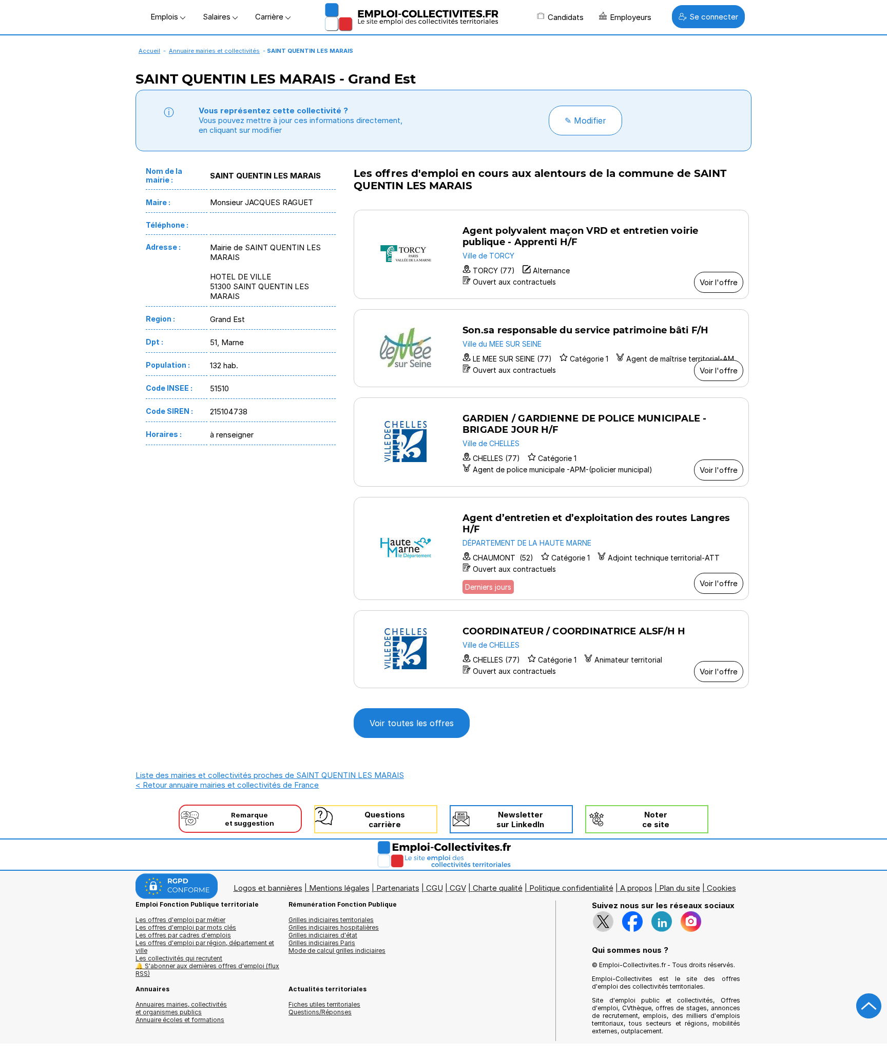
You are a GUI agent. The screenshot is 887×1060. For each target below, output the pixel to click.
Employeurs (630, 17)
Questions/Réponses (320, 1012)
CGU (434, 888)
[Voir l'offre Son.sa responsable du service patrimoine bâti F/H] (551, 348)
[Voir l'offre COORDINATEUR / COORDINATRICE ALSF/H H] (551, 649)
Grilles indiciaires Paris (321, 943)
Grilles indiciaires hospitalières (333, 927)
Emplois (165, 17)
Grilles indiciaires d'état (322, 935)
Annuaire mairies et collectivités (214, 50)
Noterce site (655, 819)
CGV (458, 888)
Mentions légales (339, 888)
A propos (636, 888)
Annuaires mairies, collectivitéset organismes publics (181, 1008)
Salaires (218, 17)
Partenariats (397, 888)
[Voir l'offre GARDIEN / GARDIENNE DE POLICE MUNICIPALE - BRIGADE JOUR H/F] (551, 442)
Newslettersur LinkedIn (520, 819)
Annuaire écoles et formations (180, 1020)
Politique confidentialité (571, 888)
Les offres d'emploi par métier (180, 920)
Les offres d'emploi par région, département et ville (205, 946)
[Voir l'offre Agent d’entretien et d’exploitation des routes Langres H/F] (551, 548)
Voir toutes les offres (412, 723)
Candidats (566, 17)
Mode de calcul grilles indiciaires (336, 950)
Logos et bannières (268, 888)
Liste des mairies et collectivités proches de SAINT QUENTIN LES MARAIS (270, 775)
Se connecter (713, 17)
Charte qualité (498, 888)
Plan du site (679, 888)
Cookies (721, 888)
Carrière (270, 17)
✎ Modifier (585, 120)
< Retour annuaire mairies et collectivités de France (227, 785)
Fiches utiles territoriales (324, 1004)
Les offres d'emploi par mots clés (186, 927)
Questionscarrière (384, 819)
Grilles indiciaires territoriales (331, 920)
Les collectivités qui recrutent (179, 958)
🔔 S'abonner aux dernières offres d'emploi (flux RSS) (207, 969)
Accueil (149, 50)
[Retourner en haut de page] (869, 1006)
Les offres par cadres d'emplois (183, 935)
